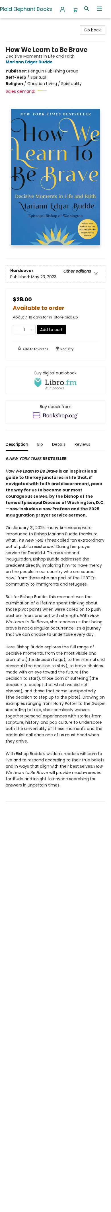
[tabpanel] (55, 628)
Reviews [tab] (82, 444)
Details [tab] (58, 444)
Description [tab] (17, 444)
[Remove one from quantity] (16, 329)
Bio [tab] (40, 444)
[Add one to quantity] (31, 329)
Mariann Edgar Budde (29, 62)
